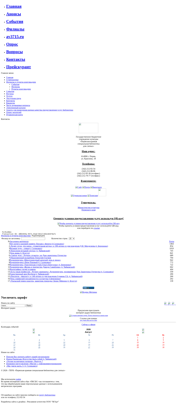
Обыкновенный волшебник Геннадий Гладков (30, 258)
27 (89, 347)
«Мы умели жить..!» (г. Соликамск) (21, 366)
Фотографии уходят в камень (23, 269)
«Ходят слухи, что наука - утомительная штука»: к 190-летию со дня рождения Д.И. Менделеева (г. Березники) (59, 246)
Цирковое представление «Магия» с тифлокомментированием (33, 364)
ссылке (97, 228)
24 (14, 347)
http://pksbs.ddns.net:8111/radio (88, 320)
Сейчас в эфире (88, 324)
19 (64, 345)
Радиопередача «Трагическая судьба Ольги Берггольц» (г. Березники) (40, 265)
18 (39, 345)
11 (39, 342)
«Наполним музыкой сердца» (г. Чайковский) (30, 251)
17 (14, 345)
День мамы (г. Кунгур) (20, 253)
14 (113, 342)
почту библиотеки (47, 395)
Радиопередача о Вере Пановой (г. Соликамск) (30, 262)
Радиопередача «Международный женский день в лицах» (35, 260)
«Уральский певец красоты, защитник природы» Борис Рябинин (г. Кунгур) (43, 281)
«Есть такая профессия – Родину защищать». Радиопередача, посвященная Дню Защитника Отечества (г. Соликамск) (62, 272)
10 (14, 342)
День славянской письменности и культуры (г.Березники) (35, 279)
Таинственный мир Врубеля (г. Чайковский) (29, 274)
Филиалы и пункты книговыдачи (16, 236)
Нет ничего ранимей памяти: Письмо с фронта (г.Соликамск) (37, 244)
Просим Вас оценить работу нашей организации (27, 357)
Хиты (171, 241)
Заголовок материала (19, 241)
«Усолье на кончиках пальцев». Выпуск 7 (24, 361)
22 (138, 345)
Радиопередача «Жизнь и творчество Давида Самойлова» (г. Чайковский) (42, 267)
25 (39, 347)
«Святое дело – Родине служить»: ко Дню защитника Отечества (38, 255)
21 (113, 345)
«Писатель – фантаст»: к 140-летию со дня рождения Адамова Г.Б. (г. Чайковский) (46, 276)
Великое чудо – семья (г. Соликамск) (26, 248)
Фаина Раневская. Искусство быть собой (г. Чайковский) (31, 359)
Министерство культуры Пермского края (88, 208)
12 (64, 342)
